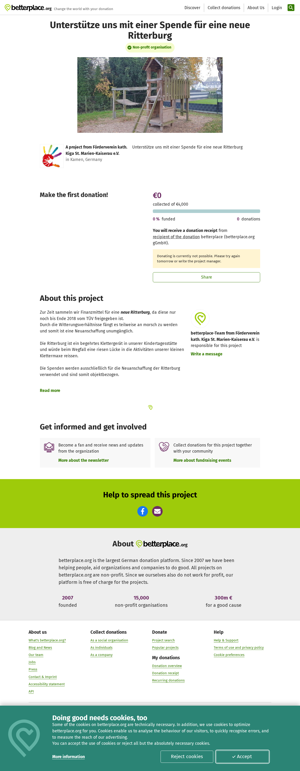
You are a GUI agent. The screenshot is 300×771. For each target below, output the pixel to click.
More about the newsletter (83, 460)
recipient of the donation (176, 236)
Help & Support (226, 640)
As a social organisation (109, 640)
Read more (50, 390)
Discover (192, 7)
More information (68, 756)
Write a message (206, 354)
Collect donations (224, 7)
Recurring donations (168, 680)
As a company (101, 655)
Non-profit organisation (152, 47)
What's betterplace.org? (47, 640)
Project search (163, 640)
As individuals (101, 647)
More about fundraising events (202, 460)
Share (206, 277)
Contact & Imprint (43, 677)
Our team (36, 655)
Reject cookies (187, 756)
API (31, 691)
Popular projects (165, 647)
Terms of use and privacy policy (239, 647)
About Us (256, 7)
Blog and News (40, 647)
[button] (142, 511)
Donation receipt (165, 673)
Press (33, 669)
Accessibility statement (47, 684)
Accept (244, 756)
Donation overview (167, 666)
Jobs (32, 662)
